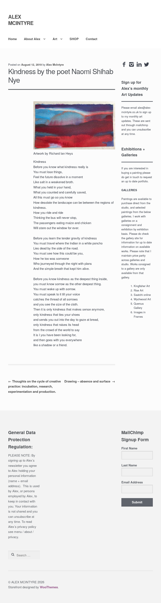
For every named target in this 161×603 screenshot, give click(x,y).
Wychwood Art (142, 299)
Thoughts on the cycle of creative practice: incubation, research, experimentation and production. (34, 386)
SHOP (74, 39)
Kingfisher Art (142, 286)
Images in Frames (139, 314)
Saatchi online (142, 295)
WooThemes (49, 587)
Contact (91, 39)
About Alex (32, 39)
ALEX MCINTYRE (20, 19)
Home (12, 39)
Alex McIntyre (55, 65)
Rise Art (138, 290)
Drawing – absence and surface (89, 381)
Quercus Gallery (139, 306)
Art (55, 39)
